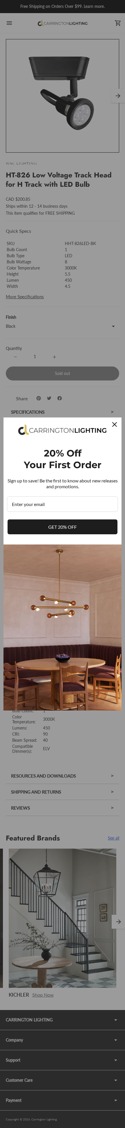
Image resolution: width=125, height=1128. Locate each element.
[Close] (115, 424)
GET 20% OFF (62, 527)
